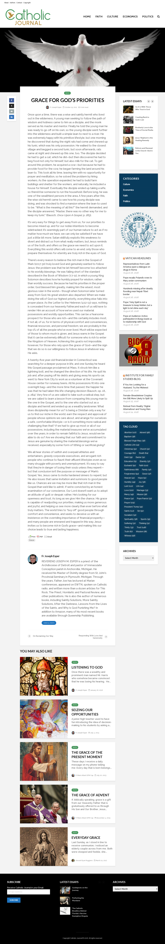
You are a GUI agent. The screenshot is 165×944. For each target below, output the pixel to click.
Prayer (129, 503)
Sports (145, 519)
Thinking (144, 523)
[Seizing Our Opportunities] (44, 718)
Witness (129, 536)
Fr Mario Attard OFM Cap (84, 775)
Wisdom (141, 532)
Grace (31, 540)
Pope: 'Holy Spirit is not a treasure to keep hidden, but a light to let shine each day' (137, 305)
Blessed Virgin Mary (134, 441)
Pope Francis (144, 498)
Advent (145, 432)
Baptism (129, 437)
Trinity (128, 527)
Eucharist (130, 465)
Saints (129, 511)
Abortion (130, 432)
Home (87, 16)
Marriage (142, 490)
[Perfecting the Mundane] (128, 161)
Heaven (129, 478)
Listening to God (87, 667)
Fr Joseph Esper (55, 107)
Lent (128, 486)
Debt (128, 457)
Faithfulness (131, 470)
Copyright (27, 3)
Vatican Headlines (138, 258)
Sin (140, 511)
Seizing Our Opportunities (85, 712)
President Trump (133, 507)
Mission (142, 494)
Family (146, 470)
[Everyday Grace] (44, 846)
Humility (129, 482)
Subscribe (14, 900)
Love (129, 490)
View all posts (49, 623)
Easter (140, 457)
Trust (141, 527)
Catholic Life (131, 445)
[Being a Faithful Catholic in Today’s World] (128, 130)
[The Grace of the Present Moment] (44, 761)
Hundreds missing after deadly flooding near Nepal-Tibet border (138, 291)
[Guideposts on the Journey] (128, 150)
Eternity (145, 461)
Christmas (130, 449)
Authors (12, 3)
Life (139, 486)
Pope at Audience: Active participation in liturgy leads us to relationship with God (137, 319)
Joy (142, 482)
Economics (130, 16)
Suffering (130, 523)
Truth (128, 532)
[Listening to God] (44, 676)
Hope (142, 478)
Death (143, 453)
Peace (129, 498)
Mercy (129, 494)
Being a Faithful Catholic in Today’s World (143, 130)
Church (145, 449)
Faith (98, 16)
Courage (130, 453)
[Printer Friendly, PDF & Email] (40, 537)
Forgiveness (131, 474)
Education (130, 461)
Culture (112, 16)
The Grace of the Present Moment (87, 754)
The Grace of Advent (90, 795)
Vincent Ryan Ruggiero (84, 860)
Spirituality (130, 519)
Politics (147, 16)
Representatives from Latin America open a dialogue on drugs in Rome (136, 267)
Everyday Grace (86, 837)
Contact (19, 3)
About (6, 3)
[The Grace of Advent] (44, 803)
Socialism (130, 515)
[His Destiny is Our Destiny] (128, 140)
